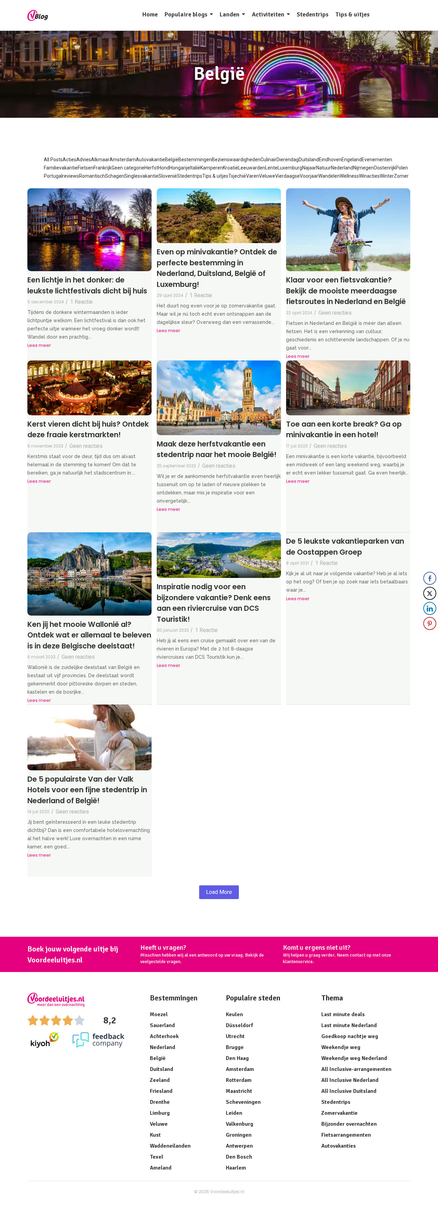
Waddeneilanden (170, 1145)
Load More (219, 892)
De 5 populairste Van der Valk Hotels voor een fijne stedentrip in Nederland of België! (87, 790)
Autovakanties (338, 1145)
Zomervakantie (339, 1113)
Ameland (160, 1167)
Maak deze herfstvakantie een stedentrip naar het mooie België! (216, 449)
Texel (156, 1156)
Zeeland (160, 1080)
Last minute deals (343, 1014)
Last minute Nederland (349, 1025)
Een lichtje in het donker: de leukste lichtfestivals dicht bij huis (87, 285)
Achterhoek (164, 1036)
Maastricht (239, 1091)
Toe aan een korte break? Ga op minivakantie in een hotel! (344, 429)
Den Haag (237, 1058)
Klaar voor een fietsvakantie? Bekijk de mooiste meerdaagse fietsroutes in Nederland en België (346, 290)
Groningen (239, 1135)
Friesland (161, 1091)
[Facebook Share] (429, 578)
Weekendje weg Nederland (354, 1058)
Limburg (160, 1113)
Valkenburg (239, 1124)
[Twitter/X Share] (429, 593)
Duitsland (161, 1069)
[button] (430, 637)
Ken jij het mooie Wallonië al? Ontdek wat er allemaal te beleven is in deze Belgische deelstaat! (89, 635)
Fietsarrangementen (346, 1135)
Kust (155, 1135)
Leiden (234, 1113)
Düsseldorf (239, 1025)
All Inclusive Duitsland (348, 1091)
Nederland (162, 1047)
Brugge (235, 1047)
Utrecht (235, 1036)
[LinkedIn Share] (429, 608)
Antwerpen (239, 1145)
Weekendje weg (340, 1047)
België (158, 1058)
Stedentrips (335, 1102)
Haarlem (236, 1167)
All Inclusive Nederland (349, 1080)
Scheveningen (243, 1102)
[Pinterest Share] (429, 623)
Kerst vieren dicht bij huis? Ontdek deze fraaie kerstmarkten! (88, 429)
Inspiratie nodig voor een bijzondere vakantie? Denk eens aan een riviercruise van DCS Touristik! (214, 603)
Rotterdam (239, 1080)
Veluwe (159, 1124)
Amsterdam (240, 1069)
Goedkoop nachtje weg (349, 1036)
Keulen (234, 1014)
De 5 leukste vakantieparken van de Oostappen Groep (345, 546)
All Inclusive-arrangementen (356, 1069)
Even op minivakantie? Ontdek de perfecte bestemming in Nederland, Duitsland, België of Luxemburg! (217, 268)
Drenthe (160, 1102)
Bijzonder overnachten (349, 1124)
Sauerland (162, 1025)
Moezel (159, 1014)
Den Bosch (239, 1156)
